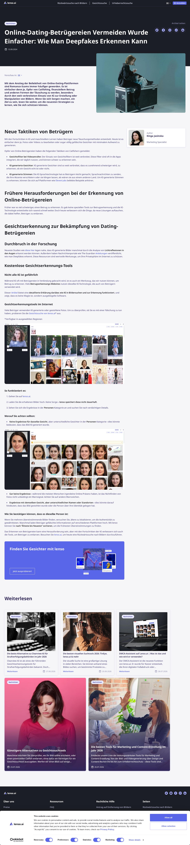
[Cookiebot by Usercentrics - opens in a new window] (16, 840)
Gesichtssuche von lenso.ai (42, 313)
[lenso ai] (9, 3)
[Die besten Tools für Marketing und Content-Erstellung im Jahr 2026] (129, 724)
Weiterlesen (10, 611)
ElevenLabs (61, 180)
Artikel (14, 292)
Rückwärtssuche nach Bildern (72, 3)
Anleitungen (101, 253)
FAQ (52, 807)
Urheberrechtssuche (122, 3)
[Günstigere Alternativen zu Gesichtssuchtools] (45, 724)
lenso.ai (26, 396)
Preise (6, 807)
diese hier (30, 250)
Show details (134, 840)
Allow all (168, 817)
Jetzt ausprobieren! (22, 571)
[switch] (74, 840)
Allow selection (168, 826)
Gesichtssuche (99, 3)
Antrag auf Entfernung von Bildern (113, 807)
